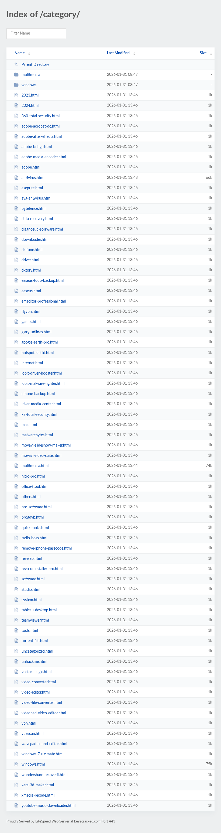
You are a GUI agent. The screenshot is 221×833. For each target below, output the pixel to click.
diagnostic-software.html (42, 229)
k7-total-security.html (39, 415)
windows (29, 85)
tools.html (30, 631)
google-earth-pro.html (40, 342)
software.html (33, 579)
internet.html (32, 363)
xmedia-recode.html (38, 795)
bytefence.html (34, 209)
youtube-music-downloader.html (48, 806)
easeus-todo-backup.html (43, 281)
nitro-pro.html (33, 476)
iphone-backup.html (38, 394)
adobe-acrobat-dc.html (41, 126)
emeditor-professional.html (44, 301)
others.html (31, 497)
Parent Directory (35, 65)
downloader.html (35, 240)
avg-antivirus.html (36, 198)
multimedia (31, 75)
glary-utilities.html (36, 332)
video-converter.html (39, 682)
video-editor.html (36, 692)
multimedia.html (35, 466)
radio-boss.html (34, 538)
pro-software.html (36, 507)
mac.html (29, 425)
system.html (32, 600)
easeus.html (31, 291)
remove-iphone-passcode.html (47, 548)
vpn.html (29, 723)
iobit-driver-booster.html (42, 373)
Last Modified (118, 53)
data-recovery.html (37, 219)
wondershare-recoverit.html (44, 775)
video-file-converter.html (42, 703)
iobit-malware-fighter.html (43, 384)
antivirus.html (33, 178)
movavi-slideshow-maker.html (46, 445)
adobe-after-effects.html (42, 137)
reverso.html (32, 559)
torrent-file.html (35, 641)
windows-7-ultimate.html (42, 754)
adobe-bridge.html (37, 147)
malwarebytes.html (37, 435)
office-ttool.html (35, 487)
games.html (31, 322)
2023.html (30, 95)
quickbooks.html (35, 528)
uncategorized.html (37, 651)
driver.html (30, 260)
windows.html (33, 764)
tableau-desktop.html (39, 610)
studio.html (31, 589)
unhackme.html (34, 662)
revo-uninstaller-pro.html (42, 569)
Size (203, 53)
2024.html (30, 106)
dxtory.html (31, 270)
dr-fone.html (32, 250)
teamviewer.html (35, 620)
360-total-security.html (41, 116)
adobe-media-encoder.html (44, 157)
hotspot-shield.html (38, 353)
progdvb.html (33, 517)
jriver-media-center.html (41, 404)
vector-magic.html (36, 672)
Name (20, 53)
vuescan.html (32, 734)
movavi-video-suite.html (41, 456)
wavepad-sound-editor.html (44, 744)
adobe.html (31, 167)
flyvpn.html (31, 312)
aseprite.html (32, 188)
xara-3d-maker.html (38, 785)
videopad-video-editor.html (44, 713)
